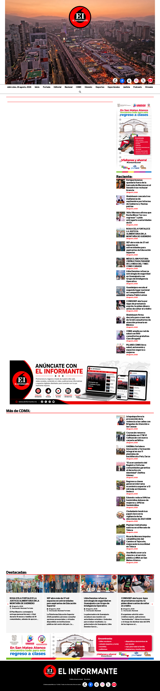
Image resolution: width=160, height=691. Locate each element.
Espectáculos (114, 87)
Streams (149, 87)
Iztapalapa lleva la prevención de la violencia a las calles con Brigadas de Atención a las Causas (138, 422)
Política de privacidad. (76, 679)
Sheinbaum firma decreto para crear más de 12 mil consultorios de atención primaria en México (138, 320)
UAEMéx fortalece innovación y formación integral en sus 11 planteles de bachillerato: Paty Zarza (138, 451)
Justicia (126, 87)
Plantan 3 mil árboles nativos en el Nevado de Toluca (138, 527)
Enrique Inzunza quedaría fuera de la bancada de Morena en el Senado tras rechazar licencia (138, 185)
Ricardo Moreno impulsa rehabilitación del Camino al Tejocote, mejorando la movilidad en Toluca (138, 542)
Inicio (37, 87)
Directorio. (87, 679)
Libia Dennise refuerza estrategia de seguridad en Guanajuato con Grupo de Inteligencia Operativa (138, 276)
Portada (46, 87)
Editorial (57, 87)
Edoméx (88, 87)
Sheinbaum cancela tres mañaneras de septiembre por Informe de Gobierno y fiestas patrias (138, 201)
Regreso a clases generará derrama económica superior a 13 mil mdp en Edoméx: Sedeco (138, 487)
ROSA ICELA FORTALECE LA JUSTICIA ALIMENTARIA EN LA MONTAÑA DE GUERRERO (24, 600)
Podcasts (137, 87)
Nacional (68, 87)
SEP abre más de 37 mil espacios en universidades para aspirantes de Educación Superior (138, 248)
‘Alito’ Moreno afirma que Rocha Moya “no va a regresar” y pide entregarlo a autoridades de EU (138, 218)
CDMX (78, 87)
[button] (8, 604)
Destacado (16, 608)
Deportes (100, 87)
